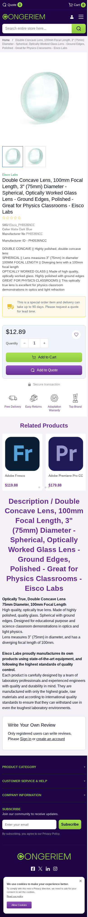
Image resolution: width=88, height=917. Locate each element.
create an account (50, 739)
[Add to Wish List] (76, 334)
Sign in (25, 739)
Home (6, 40)
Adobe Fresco (15, 475)
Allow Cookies (19, 905)
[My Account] (71, 16)
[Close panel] (80, 881)
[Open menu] (81, 17)
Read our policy (15, 896)
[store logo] (23, 17)
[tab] (39, 487)
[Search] (79, 28)
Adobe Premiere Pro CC (66, 475)
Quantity (12, 343)
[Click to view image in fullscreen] (44, 99)
